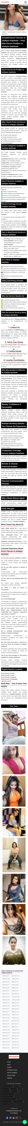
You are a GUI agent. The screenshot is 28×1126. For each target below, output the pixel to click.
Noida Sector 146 (6, 999)
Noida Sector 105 (6, 1017)
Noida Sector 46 (5, 987)
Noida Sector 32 (15, 990)
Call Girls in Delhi (6, 681)
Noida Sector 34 (15, 1023)
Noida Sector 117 (6, 996)
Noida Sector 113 (15, 1044)
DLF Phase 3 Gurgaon (9, 1099)
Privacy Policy (11, 1075)
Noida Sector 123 (15, 993)
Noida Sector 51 (5, 1002)
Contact (9, 1067)
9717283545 (14, 1113)
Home (4, 32)
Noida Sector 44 (15, 981)
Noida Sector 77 (15, 1026)
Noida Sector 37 (5, 1008)
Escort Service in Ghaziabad (9, 679)
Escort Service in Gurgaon (8, 677)
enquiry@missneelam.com (14, 1110)
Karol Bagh (13, 1089)
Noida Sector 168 (6, 978)
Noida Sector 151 (6, 1014)
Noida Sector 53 (5, 1026)
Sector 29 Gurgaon (8, 1096)
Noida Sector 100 (6, 1005)
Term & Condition (12, 1072)
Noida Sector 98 (5, 981)
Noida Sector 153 (15, 1035)
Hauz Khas (14, 1091)
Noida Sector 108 (15, 996)
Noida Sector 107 (15, 1008)
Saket (20, 1089)
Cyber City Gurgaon (8, 1094)
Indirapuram (6, 1104)
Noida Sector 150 (15, 975)
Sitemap (9, 1078)
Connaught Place (7, 1086)
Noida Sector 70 (5, 990)
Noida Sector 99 (15, 987)
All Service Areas (12, 1070)
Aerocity (16, 1086)
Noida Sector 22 (15, 978)
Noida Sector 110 (15, 1047)
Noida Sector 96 (15, 984)
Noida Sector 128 (6, 1044)
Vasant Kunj (6, 1091)
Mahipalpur (6, 1089)
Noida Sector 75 (15, 1014)
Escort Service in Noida (8, 673)
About (9, 1064)
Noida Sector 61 (5, 975)
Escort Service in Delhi (7, 675)
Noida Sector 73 (5, 1011)
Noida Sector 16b (15, 1020)
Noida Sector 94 (15, 1029)
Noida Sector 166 (15, 1002)
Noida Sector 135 (6, 1041)
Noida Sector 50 (5, 1047)
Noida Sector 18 (7, 1101)
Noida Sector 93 (5, 993)
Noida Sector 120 (6, 1032)
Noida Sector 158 (15, 999)
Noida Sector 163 (15, 1005)
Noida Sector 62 (15, 1017)
